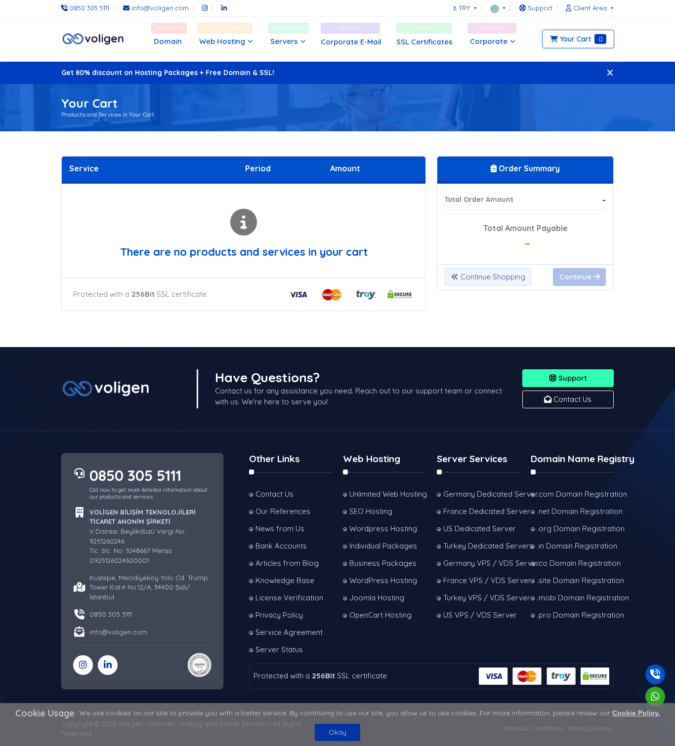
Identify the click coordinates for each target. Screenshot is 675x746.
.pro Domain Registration (575, 615)
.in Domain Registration (575, 545)
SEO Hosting (370, 511)
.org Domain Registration (575, 528)
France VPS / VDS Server (481, 580)
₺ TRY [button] (462, 8)
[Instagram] (204, 8)
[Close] (610, 73)
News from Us (279, 528)
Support (571, 378)
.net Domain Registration (575, 511)
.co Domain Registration (575, 563)
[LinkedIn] (224, 8)
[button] (497, 8)
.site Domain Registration (575, 580)
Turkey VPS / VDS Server (481, 597)
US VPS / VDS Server (480, 615)
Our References (282, 511)
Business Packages (383, 563)
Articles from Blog (287, 563)
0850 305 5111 (135, 475)
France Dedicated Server (481, 511)
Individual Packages (383, 545)
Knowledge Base (284, 580)
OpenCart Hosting (380, 615)
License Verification (289, 597)
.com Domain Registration (575, 494)
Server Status (279, 649)
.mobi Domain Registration (575, 597)
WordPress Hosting (383, 580)
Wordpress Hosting (383, 528)
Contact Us (571, 399)
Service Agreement (289, 632)
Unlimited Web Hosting (387, 494)
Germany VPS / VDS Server (481, 563)
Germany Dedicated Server (481, 494)
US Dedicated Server (479, 528)
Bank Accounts (281, 545)
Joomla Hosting (376, 597)
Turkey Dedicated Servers (481, 545)
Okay (337, 732)
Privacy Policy (279, 615)
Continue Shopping (492, 276)
